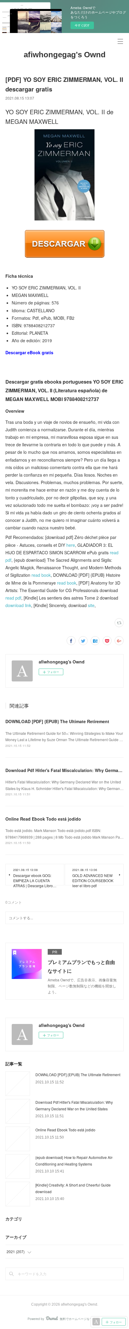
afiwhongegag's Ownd (65, 54)
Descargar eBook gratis (29, 352)
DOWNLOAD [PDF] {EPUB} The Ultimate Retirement (57, 721)
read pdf (13, 598)
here (70, 545)
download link (18, 605)
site (91, 605)
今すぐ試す (82, 25)
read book (41, 575)
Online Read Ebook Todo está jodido (43, 819)
